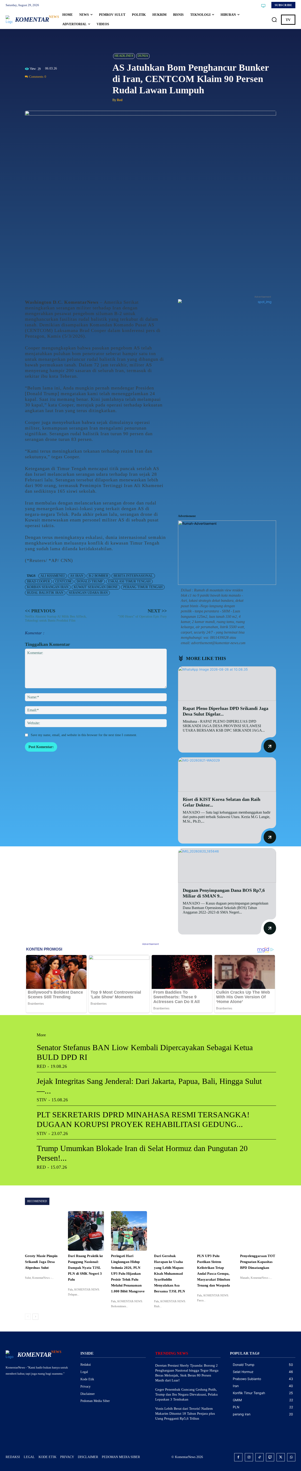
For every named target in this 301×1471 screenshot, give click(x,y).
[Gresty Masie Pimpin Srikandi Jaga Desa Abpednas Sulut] (43, 1231)
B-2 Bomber (98, 576)
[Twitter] (40, 87)
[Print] (62, 87)
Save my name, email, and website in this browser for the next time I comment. (84, 735)
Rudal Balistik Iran (45, 592)
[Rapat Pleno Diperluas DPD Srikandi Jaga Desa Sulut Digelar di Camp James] (227, 683)
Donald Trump (90, 581)
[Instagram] (249, 1457)
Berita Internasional (133, 576)
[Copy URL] (73, 87)
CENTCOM (63, 581)
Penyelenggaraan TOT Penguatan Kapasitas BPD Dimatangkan (257, 1262)
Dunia (143, 55)
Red (120, 100)
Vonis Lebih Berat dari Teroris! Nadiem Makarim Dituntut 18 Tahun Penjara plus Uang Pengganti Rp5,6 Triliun (185, 1413)
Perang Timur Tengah (142, 587)
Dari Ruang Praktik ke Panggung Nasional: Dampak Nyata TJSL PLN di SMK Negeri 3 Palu (85, 1267)
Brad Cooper (38, 581)
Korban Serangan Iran (47, 587)
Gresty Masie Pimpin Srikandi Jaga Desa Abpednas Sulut (41, 1262)
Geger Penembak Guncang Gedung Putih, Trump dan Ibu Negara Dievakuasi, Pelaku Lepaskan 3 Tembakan (186, 1394)
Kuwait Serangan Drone (96, 587)
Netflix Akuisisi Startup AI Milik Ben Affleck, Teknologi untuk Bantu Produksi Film (56, 618)
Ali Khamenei (52, 576)
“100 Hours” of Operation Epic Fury (142, 616)
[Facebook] (29, 87)
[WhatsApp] (51, 87)
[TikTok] (259, 1457)
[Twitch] (270, 1457)
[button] (274, 20)
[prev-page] (28, 1317)
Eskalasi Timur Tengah (129, 581)
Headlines (124, 55)
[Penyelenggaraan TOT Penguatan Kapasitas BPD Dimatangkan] (258, 1231)
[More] (84, 87)
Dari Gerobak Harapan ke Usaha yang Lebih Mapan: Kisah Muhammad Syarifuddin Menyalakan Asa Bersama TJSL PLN (169, 1273)
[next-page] (35, 1317)
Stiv (42, 1099)
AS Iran (76, 576)
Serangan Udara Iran (88, 592)
